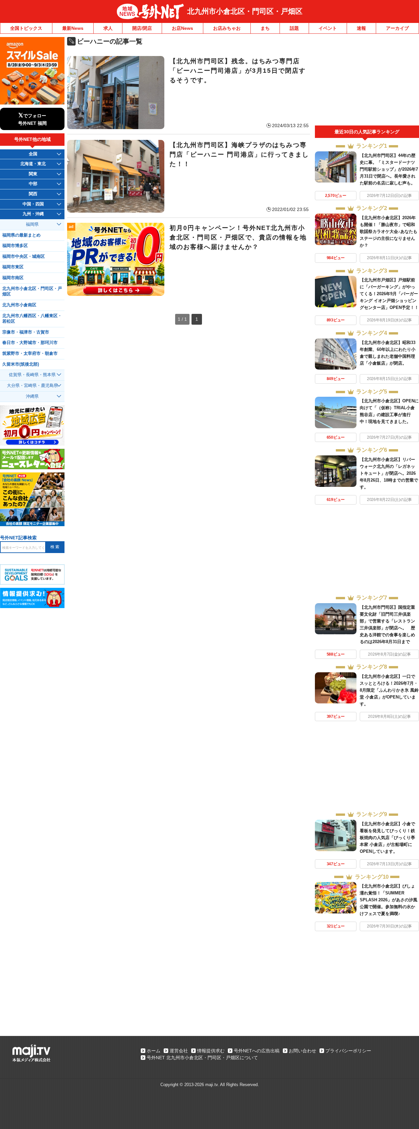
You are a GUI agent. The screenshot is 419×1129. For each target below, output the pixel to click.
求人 (108, 28)
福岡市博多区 (15, 245)
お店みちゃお (227, 28)
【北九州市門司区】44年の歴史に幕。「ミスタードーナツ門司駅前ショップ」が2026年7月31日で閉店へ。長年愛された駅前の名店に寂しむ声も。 (389, 169)
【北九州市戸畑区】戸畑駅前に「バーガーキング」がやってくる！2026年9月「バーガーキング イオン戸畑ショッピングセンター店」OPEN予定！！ (389, 293)
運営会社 (179, 1050)
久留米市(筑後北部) (20, 364)
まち (265, 28)
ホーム (153, 1050)
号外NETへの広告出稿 (257, 1050)
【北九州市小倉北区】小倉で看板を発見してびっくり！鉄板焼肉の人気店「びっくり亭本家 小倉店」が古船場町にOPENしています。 (387, 837)
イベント (328, 28)
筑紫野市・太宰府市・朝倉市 (30, 353)
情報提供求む (211, 1050)
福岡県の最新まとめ (21, 235)
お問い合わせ (302, 1050)
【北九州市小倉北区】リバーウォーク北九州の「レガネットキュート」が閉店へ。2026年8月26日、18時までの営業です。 (389, 473)
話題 (294, 28)
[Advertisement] (367, 81)
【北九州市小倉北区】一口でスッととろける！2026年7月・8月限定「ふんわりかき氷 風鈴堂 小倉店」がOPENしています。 (389, 690)
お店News (182, 28)
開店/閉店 (142, 28)
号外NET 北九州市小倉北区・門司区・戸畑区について (202, 1057)
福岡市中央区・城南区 (23, 256)
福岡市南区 (13, 278)
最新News (72, 28)
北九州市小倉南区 (19, 305)
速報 (361, 28)
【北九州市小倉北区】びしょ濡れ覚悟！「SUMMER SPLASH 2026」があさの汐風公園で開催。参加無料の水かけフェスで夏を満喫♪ (388, 900)
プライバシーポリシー (348, 1050)
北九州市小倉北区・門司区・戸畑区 (244, 11)
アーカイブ (397, 28)
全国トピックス (26, 28)
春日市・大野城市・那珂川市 (30, 342)
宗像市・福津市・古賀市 (25, 332)
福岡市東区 (13, 267)
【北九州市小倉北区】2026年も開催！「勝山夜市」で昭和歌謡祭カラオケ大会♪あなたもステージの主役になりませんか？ (388, 231)
